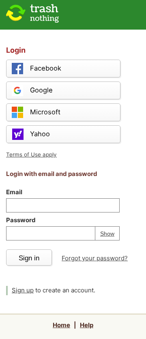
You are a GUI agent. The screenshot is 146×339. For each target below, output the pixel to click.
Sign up (23, 290)
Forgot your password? (95, 258)
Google (41, 90)
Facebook (45, 68)
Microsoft (45, 112)
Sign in (29, 258)
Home (61, 325)
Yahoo (40, 134)
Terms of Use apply (31, 154)
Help (86, 325)
